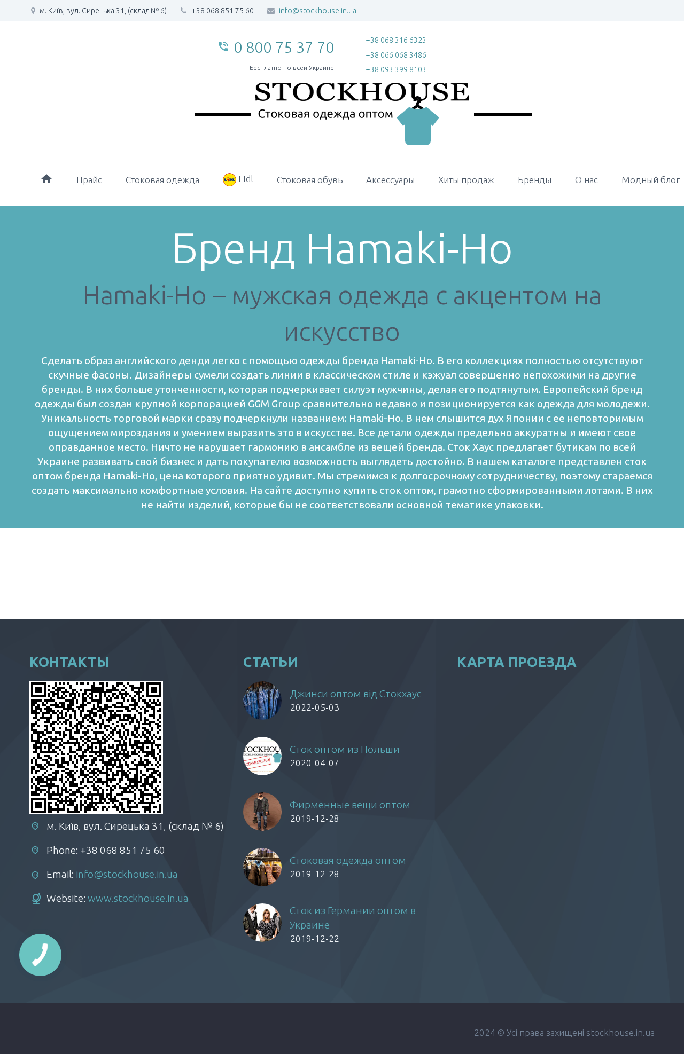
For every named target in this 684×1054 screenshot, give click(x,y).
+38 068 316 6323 (396, 40)
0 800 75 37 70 (284, 47)
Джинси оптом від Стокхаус (355, 693)
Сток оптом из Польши (345, 749)
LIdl (244, 179)
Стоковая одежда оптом (348, 860)
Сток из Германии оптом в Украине (353, 917)
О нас (586, 180)
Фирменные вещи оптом (350, 805)
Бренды (534, 180)
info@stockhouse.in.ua (317, 10)
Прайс (89, 180)
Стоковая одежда (162, 180)
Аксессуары (390, 180)
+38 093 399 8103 (396, 69)
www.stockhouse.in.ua (138, 898)
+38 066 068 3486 (396, 55)
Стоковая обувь (310, 180)
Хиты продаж (466, 180)
